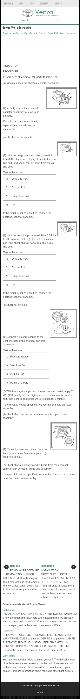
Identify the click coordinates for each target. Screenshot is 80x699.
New (21, 3)
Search (58, 3)
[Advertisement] (40, 50)
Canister (60, 33)
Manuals (8, 3)
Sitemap (44, 3)
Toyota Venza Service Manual (17, 33)
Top (32, 3)
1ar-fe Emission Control (43, 33)
